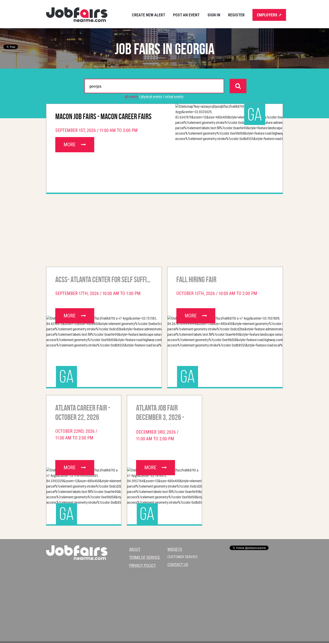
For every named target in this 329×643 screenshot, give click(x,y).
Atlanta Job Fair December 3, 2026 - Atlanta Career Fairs (163, 413)
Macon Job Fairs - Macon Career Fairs (103, 116)
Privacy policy (142, 565)
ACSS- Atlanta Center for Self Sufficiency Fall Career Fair (104, 279)
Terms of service (144, 557)
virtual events (174, 97)
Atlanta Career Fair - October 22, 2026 (82, 412)
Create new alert (148, 15)
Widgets (174, 549)
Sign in (213, 15)
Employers (269, 15)
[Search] (238, 86)
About (134, 549)
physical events (151, 97)
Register (236, 15)
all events (131, 97)
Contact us (177, 564)
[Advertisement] (164, 228)
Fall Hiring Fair (196, 279)
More (70, 144)
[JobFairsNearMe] (76, 14)
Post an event (186, 15)
